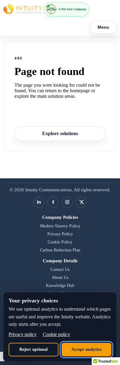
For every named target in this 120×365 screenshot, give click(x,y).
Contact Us (60, 269)
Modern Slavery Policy (60, 226)
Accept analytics (86, 349)
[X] (81, 202)
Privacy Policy (60, 234)
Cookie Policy (60, 242)
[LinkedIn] (38, 202)
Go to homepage (60, 114)
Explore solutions (60, 133)
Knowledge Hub (60, 285)
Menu (103, 27)
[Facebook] (52, 202)
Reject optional (33, 349)
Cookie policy (56, 334)
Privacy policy (23, 334)
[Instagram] (67, 202)
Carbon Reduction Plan (60, 250)
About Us (60, 277)
